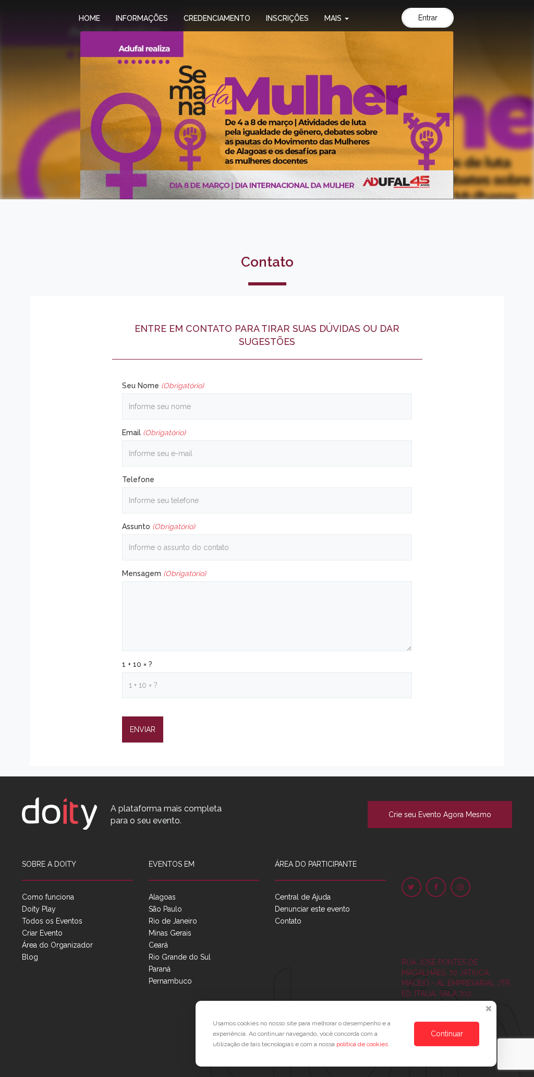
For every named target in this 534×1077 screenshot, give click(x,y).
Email (154, 432)
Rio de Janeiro (173, 921)
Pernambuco (170, 981)
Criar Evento (42, 933)
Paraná (160, 969)
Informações (142, 18)
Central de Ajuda (303, 897)
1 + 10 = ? (137, 664)
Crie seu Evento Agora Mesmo (440, 814)
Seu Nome (163, 385)
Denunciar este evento (312, 909)
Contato (288, 921)
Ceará (158, 945)
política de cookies (363, 1044)
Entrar (428, 18)
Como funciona (48, 897)
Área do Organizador (57, 945)
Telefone (138, 479)
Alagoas (162, 897)
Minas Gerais (170, 933)
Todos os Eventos (52, 921)
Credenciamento (217, 18)
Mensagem (164, 573)
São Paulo (165, 909)
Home (89, 18)
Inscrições (287, 18)
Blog (30, 957)
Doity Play (39, 909)
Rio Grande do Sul (180, 957)
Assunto (158, 526)
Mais (334, 18)
